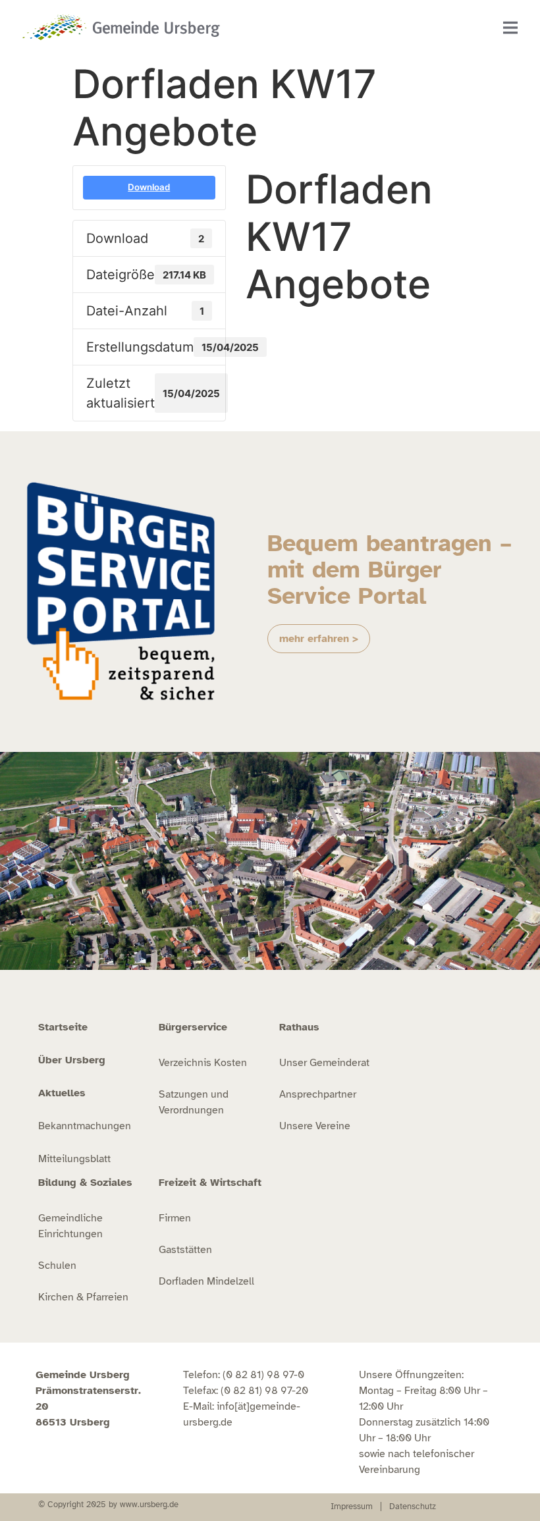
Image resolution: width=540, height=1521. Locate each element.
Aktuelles (62, 1093)
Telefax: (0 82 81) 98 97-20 (245, 1390)
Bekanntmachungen (84, 1126)
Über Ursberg (71, 1060)
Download (149, 187)
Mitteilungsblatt (74, 1158)
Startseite (63, 1027)
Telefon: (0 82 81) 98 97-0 (243, 1374)
